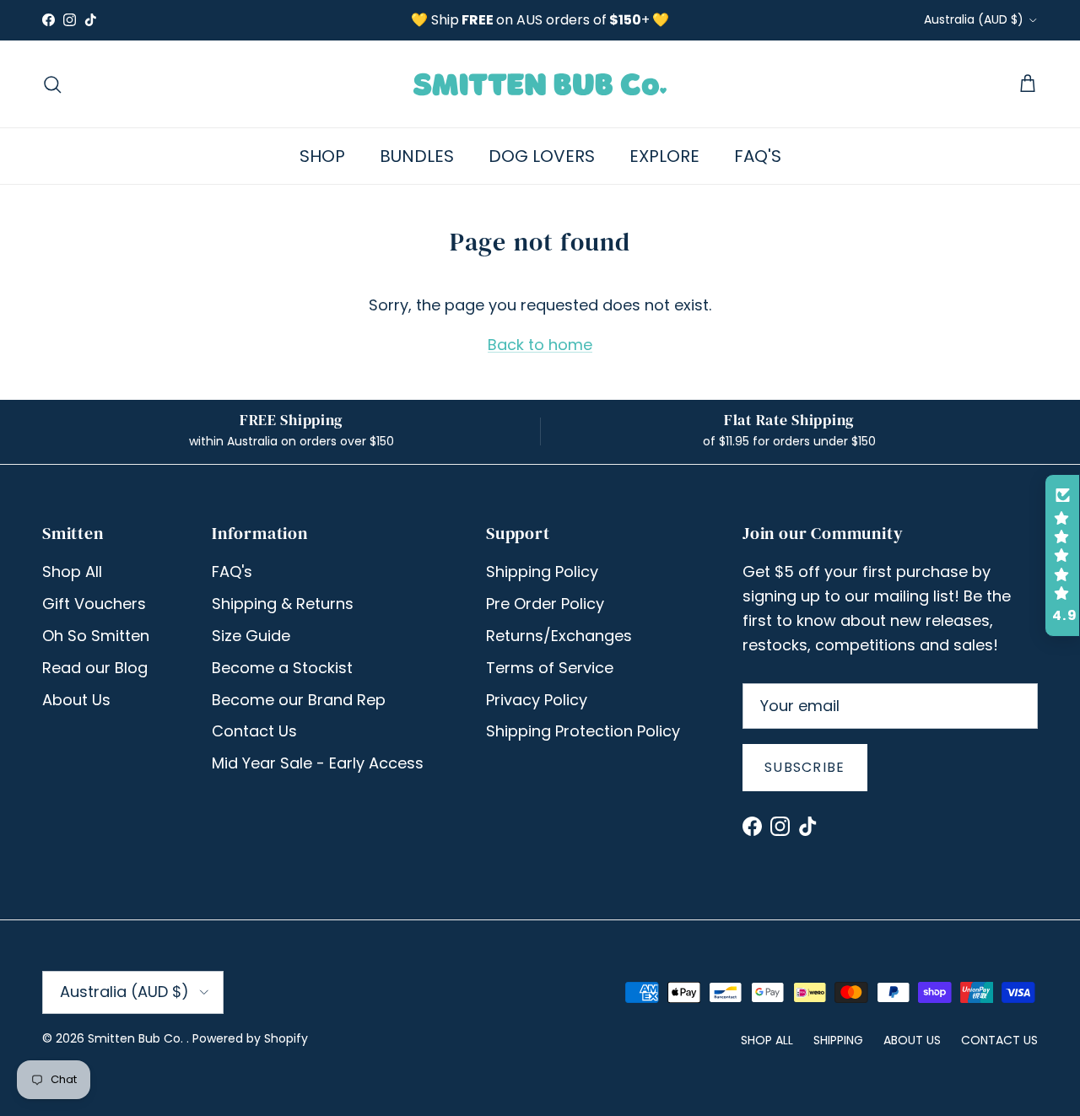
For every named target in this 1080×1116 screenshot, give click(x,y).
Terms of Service (549, 667)
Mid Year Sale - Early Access (318, 763)
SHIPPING (838, 1040)
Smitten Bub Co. (137, 1038)
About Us (76, 699)
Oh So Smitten (95, 635)
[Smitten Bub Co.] (540, 84)
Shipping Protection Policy (583, 730)
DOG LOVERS (542, 156)
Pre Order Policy (545, 603)
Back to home (540, 344)
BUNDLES (417, 156)
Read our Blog (95, 667)
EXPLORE (664, 156)
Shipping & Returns (283, 603)
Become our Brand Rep (299, 699)
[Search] (52, 84)
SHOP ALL (767, 1040)
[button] (1062, 556)
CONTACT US (999, 1040)
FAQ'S (757, 156)
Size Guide (251, 635)
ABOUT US (912, 1040)
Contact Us (254, 730)
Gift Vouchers (94, 603)
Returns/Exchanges (559, 635)
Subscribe (804, 767)
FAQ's (232, 571)
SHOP (322, 156)
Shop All (72, 571)
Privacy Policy (536, 699)
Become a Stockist (282, 667)
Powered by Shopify (250, 1038)
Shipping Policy (542, 571)
